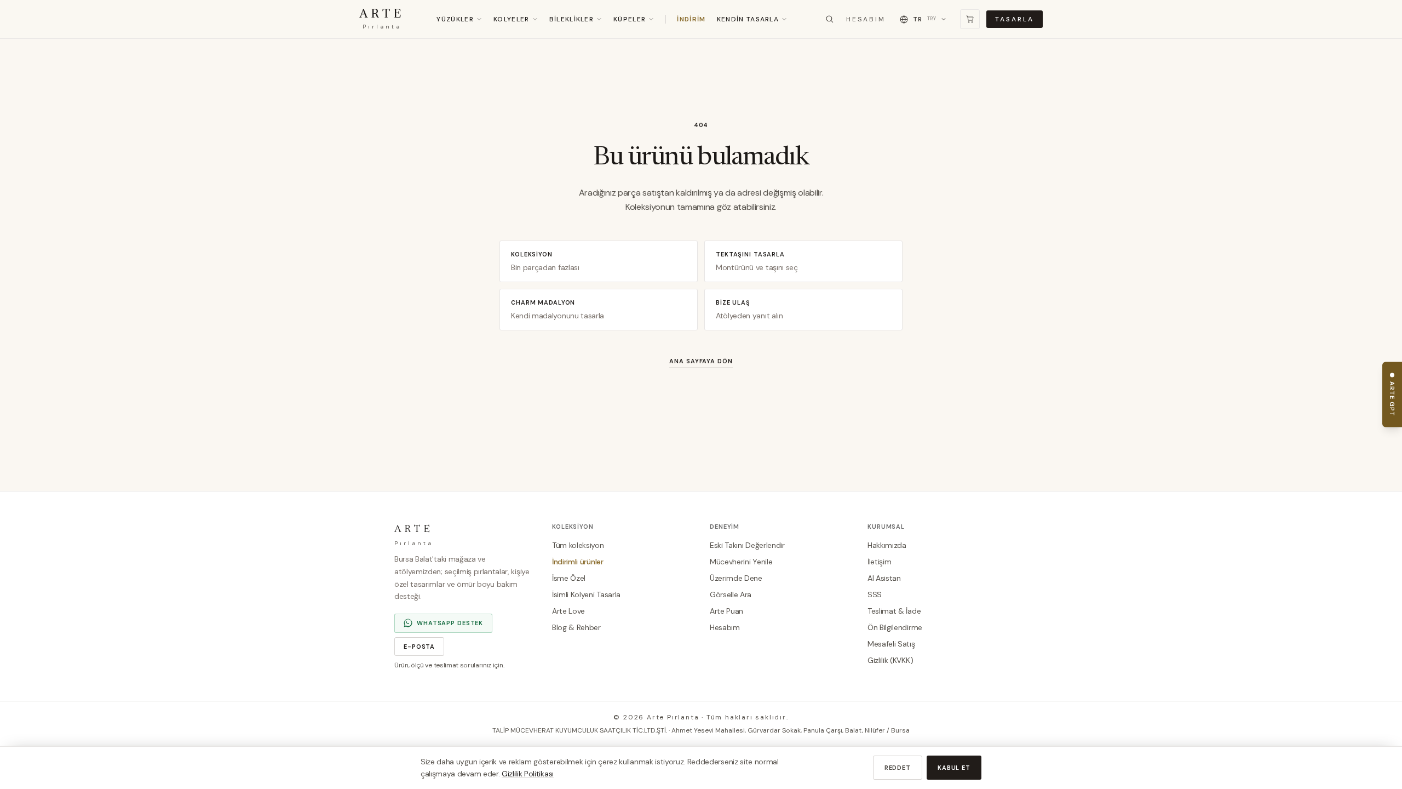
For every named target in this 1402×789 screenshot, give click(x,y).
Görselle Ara (730, 594)
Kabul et (954, 767)
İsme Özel (568, 578)
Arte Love (568, 611)
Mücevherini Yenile (741, 562)
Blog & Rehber (576, 627)
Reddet (897, 767)
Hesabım (866, 19)
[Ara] (830, 19)
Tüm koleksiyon (578, 545)
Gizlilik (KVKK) (890, 660)
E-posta (419, 646)
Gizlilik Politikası (528, 774)
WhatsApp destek (450, 623)
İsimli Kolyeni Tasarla (586, 594)
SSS (874, 594)
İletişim (879, 562)
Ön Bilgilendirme (894, 627)
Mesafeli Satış (891, 644)
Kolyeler (511, 19)
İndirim (691, 19)
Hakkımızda (886, 545)
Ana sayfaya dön (700, 361)
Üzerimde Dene (736, 578)
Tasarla (1014, 19)
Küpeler (629, 19)
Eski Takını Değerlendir (747, 545)
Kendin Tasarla (748, 19)
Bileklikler (571, 19)
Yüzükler (455, 19)
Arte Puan (726, 611)
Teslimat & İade (894, 611)
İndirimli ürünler (578, 562)
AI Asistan (884, 578)
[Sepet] (970, 19)
